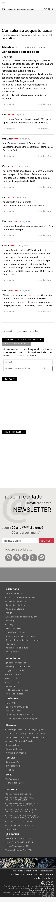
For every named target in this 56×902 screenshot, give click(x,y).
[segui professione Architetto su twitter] (33, 557)
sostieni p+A (17, 874)
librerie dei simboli (14, 710)
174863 (44, 47)
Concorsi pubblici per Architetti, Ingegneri (24, 729)
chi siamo (18, 870)
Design (8, 612)
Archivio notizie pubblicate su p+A (21, 616)
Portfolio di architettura (15, 753)
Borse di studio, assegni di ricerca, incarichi (25, 733)
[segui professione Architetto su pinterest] (41, 557)
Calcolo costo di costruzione (18, 821)
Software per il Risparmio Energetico (22, 718)
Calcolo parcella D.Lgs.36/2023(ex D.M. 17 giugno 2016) (19, 798)
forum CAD (10, 703)
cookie (37, 878)
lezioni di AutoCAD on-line (17, 707)
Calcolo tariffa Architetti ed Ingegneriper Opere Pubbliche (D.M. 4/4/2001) (22, 816)
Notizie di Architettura (15, 605)
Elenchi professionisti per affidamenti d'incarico (27, 737)
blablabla (10, 686)
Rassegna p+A (12, 651)
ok (44, 368)
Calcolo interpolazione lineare (19, 825)
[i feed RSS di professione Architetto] (8, 557)
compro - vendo (13, 674)
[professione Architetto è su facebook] (25, 557)
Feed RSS (9, 770)
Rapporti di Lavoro (14, 749)
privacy (49, 874)
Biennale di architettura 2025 (18, 838)
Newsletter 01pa (12, 766)
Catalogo (9, 624)
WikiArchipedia (12, 779)
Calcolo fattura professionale (19, 794)
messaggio (8, 35)
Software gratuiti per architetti (19, 714)
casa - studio (11, 678)
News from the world (14, 628)
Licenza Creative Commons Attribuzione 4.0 (41, 889)
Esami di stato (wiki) (14, 782)
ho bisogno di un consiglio (17, 666)
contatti (48, 878)
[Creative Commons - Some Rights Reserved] (28, 883)
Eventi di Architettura (14, 593)
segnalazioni (46, 870)
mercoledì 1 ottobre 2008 (38, 35)
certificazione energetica (16, 690)
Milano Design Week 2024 (17, 846)
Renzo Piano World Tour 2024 (19, 842)
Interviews (10, 644)
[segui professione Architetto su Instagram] (17, 557)
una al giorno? (29, 527)
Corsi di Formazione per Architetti (20, 597)
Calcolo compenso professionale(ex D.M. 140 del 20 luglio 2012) (21, 810)
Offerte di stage (12, 745)
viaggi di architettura (15, 670)
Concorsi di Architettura (16, 601)
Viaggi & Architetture (14, 609)
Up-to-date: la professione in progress (23, 640)
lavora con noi (34, 874)
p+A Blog (9, 620)
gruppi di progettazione (16, 662)
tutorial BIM (10, 829)
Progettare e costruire (15, 632)
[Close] (2, 901)
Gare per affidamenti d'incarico (19, 741)
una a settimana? (28, 532)
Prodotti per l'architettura (16, 647)
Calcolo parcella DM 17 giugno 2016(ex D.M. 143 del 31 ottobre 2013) (21, 804)
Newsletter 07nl (12, 762)
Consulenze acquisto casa (20, 52)
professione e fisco (14, 693)
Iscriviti (46, 540)
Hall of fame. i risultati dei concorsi (21, 636)
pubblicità (31, 870)
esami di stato (12, 682)
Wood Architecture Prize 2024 (19, 850)
